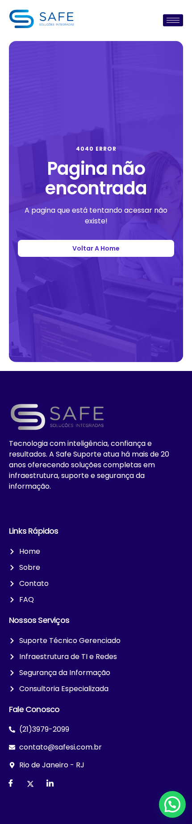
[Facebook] (10, 784)
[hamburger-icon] (173, 20)
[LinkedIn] (50, 784)
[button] (172, 804)
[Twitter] (30, 784)
